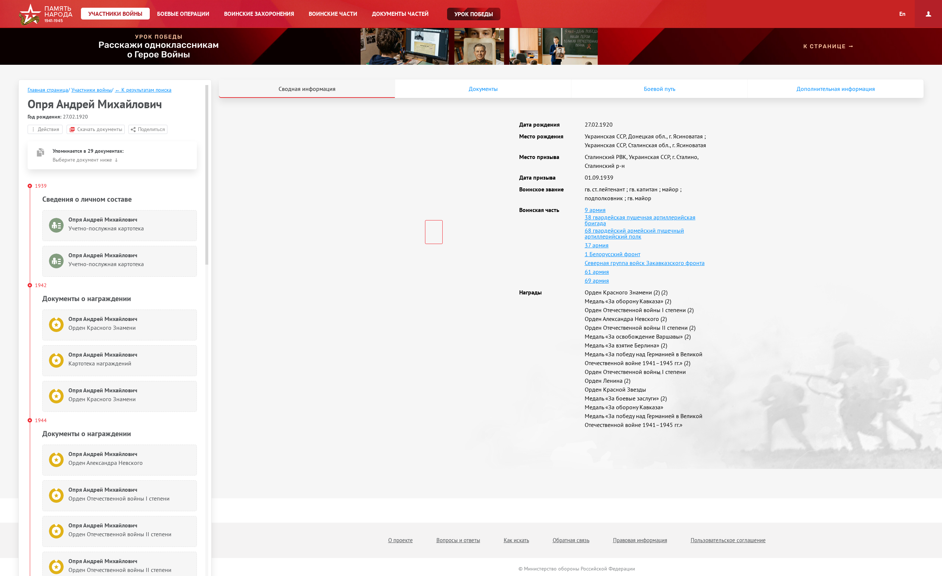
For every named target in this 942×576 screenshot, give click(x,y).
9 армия (595, 210)
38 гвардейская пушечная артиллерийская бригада (640, 220)
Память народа (45, 15)
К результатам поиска (143, 89)
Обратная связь (571, 540)
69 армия (597, 280)
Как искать (516, 540)
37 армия (597, 245)
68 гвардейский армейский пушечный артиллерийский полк (634, 233)
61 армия (597, 272)
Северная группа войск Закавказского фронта (645, 263)
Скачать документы (99, 129)
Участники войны (91, 89)
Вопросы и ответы (458, 540)
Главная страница (48, 89)
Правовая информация (640, 540)
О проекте (400, 540)
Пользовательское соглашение (728, 540)
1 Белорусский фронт (612, 254)
